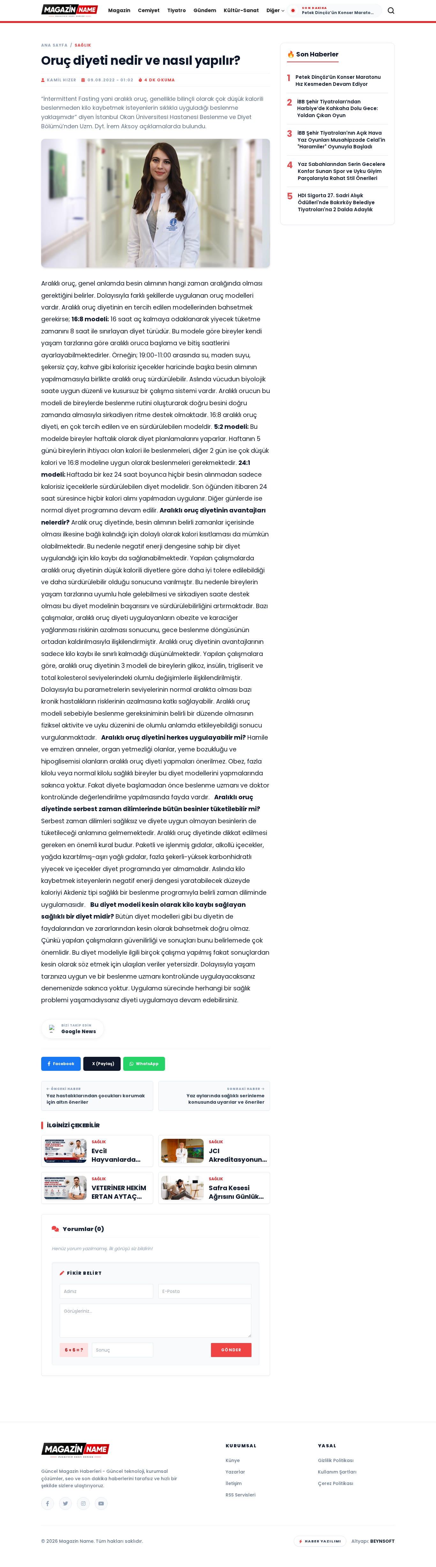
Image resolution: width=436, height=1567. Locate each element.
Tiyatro (176, 10)
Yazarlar (235, 1472)
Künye (233, 1460)
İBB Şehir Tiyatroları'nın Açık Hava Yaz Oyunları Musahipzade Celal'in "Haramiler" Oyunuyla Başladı (341, 140)
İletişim (234, 1483)
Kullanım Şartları (337, 1472)
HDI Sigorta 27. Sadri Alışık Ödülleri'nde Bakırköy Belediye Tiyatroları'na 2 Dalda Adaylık (336, 202)
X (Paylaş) (103, 1063)
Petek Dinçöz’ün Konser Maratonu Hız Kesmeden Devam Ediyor (338, 80)
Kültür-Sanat (241, 10)
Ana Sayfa (54, 45)
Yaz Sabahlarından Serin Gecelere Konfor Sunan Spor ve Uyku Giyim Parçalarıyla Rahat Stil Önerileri (341, 171)
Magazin (119, 10)
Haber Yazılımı (323, 1541)
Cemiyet (149, 10)
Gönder (231, 1350)
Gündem (204, 10)
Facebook (63, 1063)
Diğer (273, 10)
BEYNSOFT (382, 1541)
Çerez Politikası (335, 1483)
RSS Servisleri (240, 1495)
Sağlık (83, 45)
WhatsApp (147, 1063)
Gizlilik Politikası (336, 1460)
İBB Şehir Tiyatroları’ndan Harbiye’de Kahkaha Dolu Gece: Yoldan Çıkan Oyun (337, 108)
